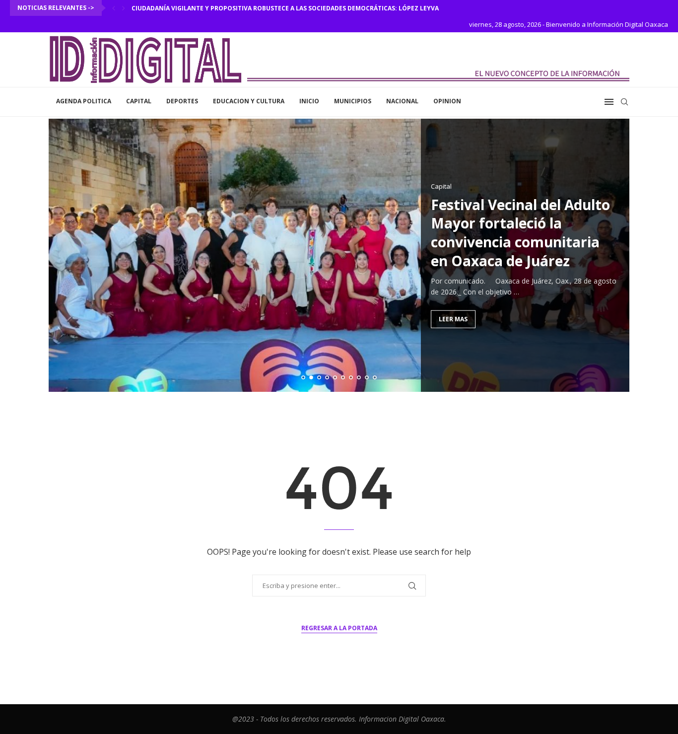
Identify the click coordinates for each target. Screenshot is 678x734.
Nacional (402, 101)
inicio (309, 101)
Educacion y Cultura (248, 101)
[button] (114, 8)
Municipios (352, 101)
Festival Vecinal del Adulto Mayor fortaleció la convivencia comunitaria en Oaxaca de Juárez (520, 232)
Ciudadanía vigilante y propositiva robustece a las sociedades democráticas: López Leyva (285, 8)
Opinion (447, 101)
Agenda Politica (83, 101)
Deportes (182, 101)
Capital (138, 101)
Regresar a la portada (339, 628)
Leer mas (453, 318)
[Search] (624, 101)
